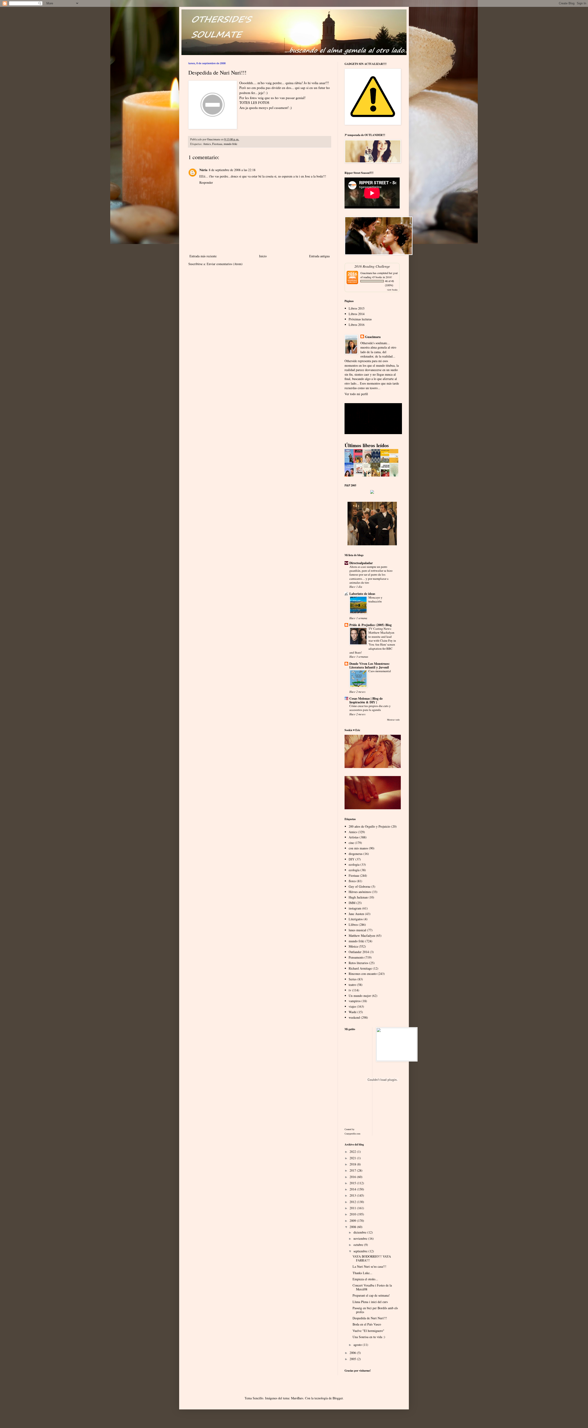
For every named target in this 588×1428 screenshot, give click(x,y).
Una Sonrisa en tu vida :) (369, 1337)
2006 (353, 1352)
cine (351, 842)
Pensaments (356, 957)
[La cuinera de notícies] (359, 473)
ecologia (354, 864)
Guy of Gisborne (359, 886)
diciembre (360, 1232)
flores (352, 881)
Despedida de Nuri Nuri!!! (370, 1318)
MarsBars (297, 1398)
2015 (353, 1183)
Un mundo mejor (360, 995)
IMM (352, 903)
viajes (352, 1006)
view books (392, 289)
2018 (353, 1164)
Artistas (354, 837)
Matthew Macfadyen (362, 935)
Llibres (353, 924)
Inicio (263, 256)
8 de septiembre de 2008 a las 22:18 (232, 170)
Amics (207, 144)
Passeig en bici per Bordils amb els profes (375, 1310)
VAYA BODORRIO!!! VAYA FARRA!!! (372, 1258)
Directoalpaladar (361, 562)
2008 (353, 1227)
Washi (352, 1012)
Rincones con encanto (363, 973)
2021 (353, 1158)
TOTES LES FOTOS (254, 102)
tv (350, 990)
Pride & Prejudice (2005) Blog (370, 624)
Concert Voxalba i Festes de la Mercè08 (372, 1287)
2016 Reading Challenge (372, 266)
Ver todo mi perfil (356, 394)
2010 (353, 1214)
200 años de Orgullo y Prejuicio (369, 826)
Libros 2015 (357, 308)
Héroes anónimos (360, 892)
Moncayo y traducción (375, 599)
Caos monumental (379, 671)
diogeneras (355, 853)
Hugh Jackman (358, 897)
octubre (358, 1244)
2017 (353, 1170)
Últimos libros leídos (367, 445)
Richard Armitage (360, 968)
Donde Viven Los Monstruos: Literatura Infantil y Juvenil (369, 665)
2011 (353, 1208)
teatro (352, 984)
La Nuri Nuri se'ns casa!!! (369, 1266)
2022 (353, 1151)
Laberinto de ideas (362, 593)
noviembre (360, 1238)
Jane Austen (356, 914)
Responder (206, 182)
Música (353, 946)
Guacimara (366, 273)
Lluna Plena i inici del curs (370, 1302)
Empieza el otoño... (365, 1279)
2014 (353, 1189)
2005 (353, 1359)
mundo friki (230, 144)
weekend (354, 1017)
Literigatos (356, 919)
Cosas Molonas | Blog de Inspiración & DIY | (366, 700)
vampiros (355, 1001)
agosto (358, 1344)
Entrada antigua (319, 256)
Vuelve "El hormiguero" (368, 1330)
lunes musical (357, 930)
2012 (353, 1202)
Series (352, 979)
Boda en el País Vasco (367, 1324)
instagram (355, 908)
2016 (353, 1177)
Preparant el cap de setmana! (371, 1295)
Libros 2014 (357, 314)
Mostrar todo (393, 719)
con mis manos (358, 848)
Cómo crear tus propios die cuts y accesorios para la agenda (370, 708)
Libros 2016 (357, 324)
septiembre (360, 1251)
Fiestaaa (217, 144)
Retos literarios (358, 963)
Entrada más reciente (203, 256)
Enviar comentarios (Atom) (225, 264)
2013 (353, 1195)
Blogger (338, 1398)
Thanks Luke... (362, 1273)
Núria (203, 169)
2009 (353, 1220)
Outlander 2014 (359, 952)
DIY (351, 859)
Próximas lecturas (360, 319)
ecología (354, 870)
